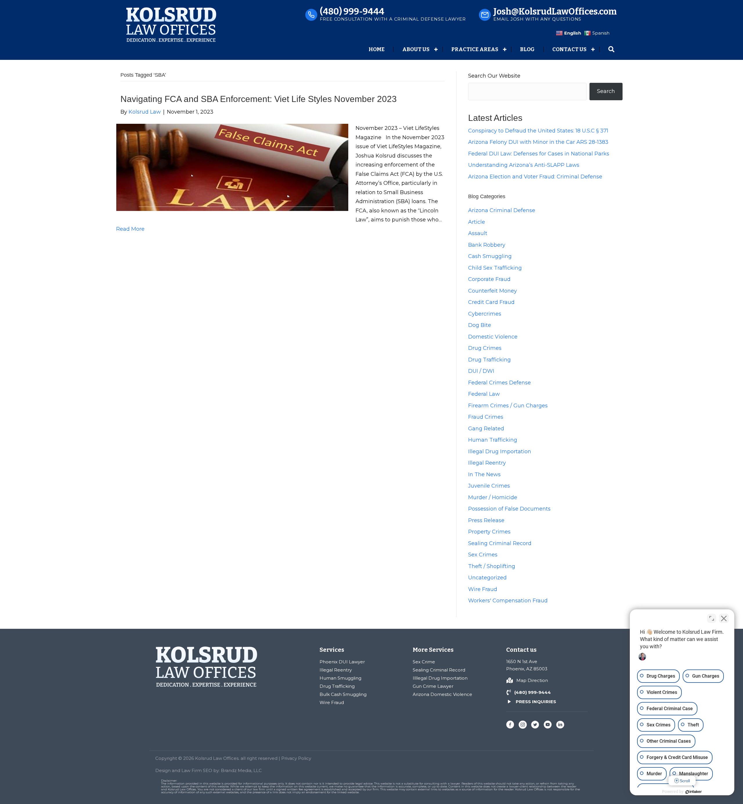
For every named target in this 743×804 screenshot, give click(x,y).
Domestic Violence (492, 337)
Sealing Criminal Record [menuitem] (439, 670)
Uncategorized (487, 577)
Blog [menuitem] (527, 49)
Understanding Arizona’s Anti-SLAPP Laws (523, 165)
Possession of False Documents (509, 509)
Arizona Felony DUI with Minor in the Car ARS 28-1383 (538, 142)
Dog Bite (479, 325)
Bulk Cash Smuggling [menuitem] (343, 694)
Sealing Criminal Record (499, 543)
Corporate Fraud (489, 279)
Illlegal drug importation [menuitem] (440, 678)
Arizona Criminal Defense (501, 210)
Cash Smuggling (490, 256)
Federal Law (484, 394)
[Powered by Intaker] (693, 792)
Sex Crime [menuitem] (424, 662)
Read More (130, 229)
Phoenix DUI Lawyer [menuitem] (342, 662)
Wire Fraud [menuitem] (332, 702)
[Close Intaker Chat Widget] (723, 618)
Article (476, 222)
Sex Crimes (482, 554)
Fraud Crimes (485, 417)
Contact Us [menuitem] (569, 49)
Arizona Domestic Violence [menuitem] (442, 694)
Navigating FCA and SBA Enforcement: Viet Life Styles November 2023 (258, 99)
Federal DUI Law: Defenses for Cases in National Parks (538, 154)
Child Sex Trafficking (495, 268)
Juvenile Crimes (489, 486)
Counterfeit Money (492, 291)
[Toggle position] (711, 618)
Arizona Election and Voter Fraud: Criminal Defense (535, 176)
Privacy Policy (296, 758)
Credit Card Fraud (491, 302)
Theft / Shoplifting (491, 566)
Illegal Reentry (487, 463)
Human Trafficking (492, 440)
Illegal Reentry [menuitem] (336, 670)
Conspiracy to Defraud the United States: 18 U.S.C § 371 (538, 131)
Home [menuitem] (377, 49)
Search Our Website (494, 76)
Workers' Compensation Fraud (508, 600)
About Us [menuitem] (416, 49)
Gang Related (486, 428)
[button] (436, 49)
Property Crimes (489, 532)
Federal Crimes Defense (499, 382)
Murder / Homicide (492, 497)
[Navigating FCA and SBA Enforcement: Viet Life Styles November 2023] (232, 167)
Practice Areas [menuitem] (474, 49)
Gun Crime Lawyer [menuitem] (433, 686)
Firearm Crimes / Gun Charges (508, 405)
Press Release (486, 520)
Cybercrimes (484, 314)
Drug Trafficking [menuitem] (337, 686)
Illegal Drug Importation (499, 451)
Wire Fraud (482, 589)
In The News (484, 474)
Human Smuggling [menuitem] (340, 678)
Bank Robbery (486, 245)
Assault (477, 233)
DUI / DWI (481, 371)
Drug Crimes (485, 348)
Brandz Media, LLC (241, 770)
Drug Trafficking (489, 360)
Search (606, 91)
